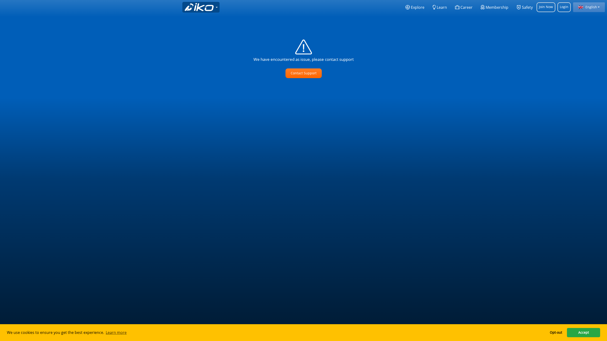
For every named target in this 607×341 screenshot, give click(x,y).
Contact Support (304, 73)
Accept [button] (583, 332)
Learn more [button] (116, 332)
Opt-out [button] (556, 332)
